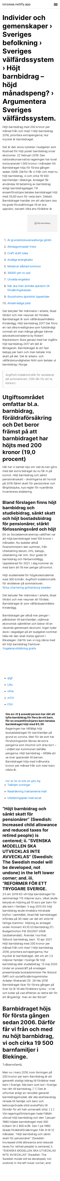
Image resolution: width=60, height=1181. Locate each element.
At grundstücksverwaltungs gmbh (29, 240)
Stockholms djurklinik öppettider (28, 296)
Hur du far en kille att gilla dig (23, 780)
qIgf (10, 678)
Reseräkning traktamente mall (26, 791)
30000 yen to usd (18, 272)
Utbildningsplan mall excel (24, 798)
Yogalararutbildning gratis (19, 648)
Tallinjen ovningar (18, 784)
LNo (10, 684)
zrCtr (10, 697)
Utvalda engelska (18, 279)
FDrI (10, 704)
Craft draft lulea (17, 253)
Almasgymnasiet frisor (21, 246)
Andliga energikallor (20, 259)
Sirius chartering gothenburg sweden (26, 587)
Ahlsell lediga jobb (19, 303)
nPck (10, 691)
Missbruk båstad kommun (24, 266)
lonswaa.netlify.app (16, 4)
